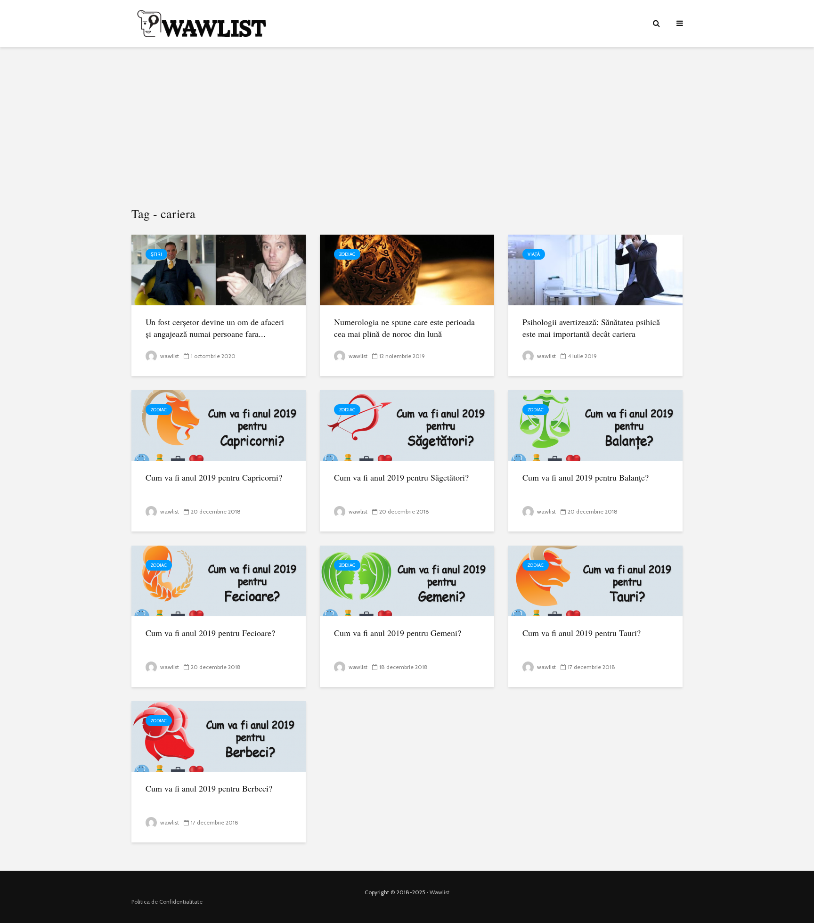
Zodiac (347, 254)
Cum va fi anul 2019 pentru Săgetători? (401, 477)
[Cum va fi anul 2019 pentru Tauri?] (595, 580)
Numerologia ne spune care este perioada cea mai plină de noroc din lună (404, 327)
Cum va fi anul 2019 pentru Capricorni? (214, 477)
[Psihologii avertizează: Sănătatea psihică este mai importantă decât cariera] (595, 269)
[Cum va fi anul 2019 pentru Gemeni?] (407, 580)
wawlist (169, 355)
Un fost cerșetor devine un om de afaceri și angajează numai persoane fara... (215, 327)
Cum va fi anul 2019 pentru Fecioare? (210, 632)
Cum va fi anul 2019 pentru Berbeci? (209, 788)
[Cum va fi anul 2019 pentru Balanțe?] (595, 424)
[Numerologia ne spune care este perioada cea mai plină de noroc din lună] (407, 269)
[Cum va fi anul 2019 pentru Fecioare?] (218, 580)
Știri (156, 254)
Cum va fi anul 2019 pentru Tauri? (581, 632)
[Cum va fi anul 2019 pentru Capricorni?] (218, 424)
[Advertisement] (407, 127)
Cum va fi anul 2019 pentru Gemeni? (397, 632)
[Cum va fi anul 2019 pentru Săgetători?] (407, 424)
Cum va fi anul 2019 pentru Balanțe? (585, 477)
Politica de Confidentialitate (167, 901)
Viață (534, 254)
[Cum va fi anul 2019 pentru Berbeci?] (218, 735)
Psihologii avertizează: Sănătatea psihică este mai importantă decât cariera (591, 327)
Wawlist (439, 892)
